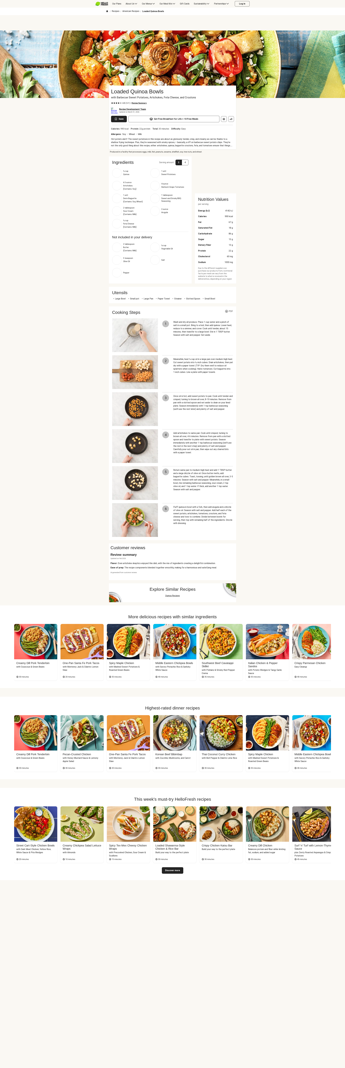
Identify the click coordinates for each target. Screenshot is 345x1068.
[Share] (231, 119)
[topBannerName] (172, 23)
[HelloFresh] (101, 4)
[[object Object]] (224, 119)
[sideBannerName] (215, 173)
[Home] (107, 11)
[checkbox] (112, 103)
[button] (150, 162)
